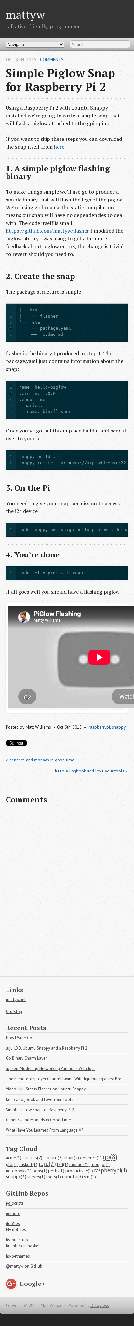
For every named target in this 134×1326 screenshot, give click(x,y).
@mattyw (14, 1266)
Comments (52, 59)
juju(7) (47, 1164)
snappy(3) (16, 1176)
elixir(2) (71, 1157)
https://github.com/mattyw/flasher (47, 230)
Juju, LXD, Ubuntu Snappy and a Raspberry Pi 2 (46, 1048)
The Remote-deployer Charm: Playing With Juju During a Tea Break (66, 1079)
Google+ (32, 1284)
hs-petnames (18, 1256)
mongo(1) (100, 1164)
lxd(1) (62, 1164)
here (59, 146)
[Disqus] (67, 893)
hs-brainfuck (17, 1240)
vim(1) (90, 1177)
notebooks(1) (19, 1171)
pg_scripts (15, 1203)
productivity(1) (79, 1171)
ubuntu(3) (72, 1176)
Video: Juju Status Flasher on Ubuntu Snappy (46, 1089)
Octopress (99, 1305)
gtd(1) (12, 1164)
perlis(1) (56, 1171)
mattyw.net (16, 999)
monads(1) (79, 1164)
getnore (13, 1213)
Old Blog (14, 1011)
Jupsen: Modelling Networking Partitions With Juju (50, 1068)
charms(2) (32, 1157)
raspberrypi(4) (110, 1170)
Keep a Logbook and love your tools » (91, 771)
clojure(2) (53, 1157)
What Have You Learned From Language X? (44, 1130)
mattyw (25, 14)
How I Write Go (19, 1037)
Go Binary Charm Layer (26, 1058)
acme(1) (13, 1158)
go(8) (110, 1156)
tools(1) (53, 1177)
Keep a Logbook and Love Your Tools (39, 1099)
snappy (119, 727)
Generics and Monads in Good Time (38, 1120)
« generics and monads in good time (40, 760)
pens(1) (40, 1171)
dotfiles (13, 1223)
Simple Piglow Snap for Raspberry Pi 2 (40, 1110)
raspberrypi (99, 727)
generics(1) (91, 1158)
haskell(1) (28, 1164)
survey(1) (36, 1177)
